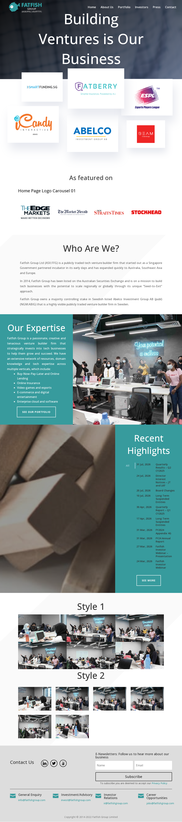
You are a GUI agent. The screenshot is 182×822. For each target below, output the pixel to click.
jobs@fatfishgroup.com (160, 803)
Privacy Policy (159, 783)
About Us (107, 7)
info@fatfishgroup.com (31, 800)
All (127, 465)
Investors (141, 7)
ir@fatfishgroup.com (116, 803)
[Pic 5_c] (34, 737)
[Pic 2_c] (72, 709)
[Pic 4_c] (147, 709)
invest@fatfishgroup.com (76, 800)
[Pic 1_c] (34, 709)
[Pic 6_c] (72, 737)
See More (149, 580)
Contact (170, 7)
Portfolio (124, 7)
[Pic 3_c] (109, 709)
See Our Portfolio (36, 412)
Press (156, 7)
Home (92, 7)
